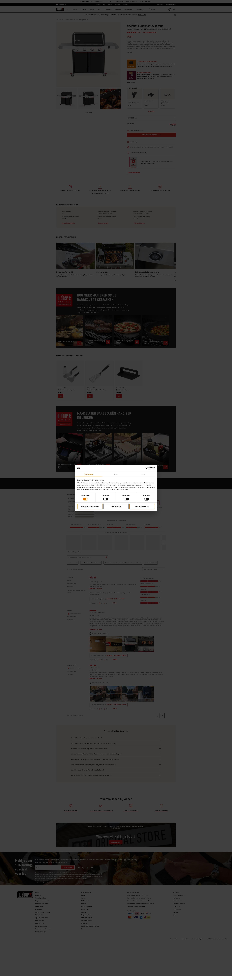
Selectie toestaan (116, 506)
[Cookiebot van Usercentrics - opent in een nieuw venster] (147, 468)
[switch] (105, 499)
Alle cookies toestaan (142, 506)
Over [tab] (143, 474)
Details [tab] (116, 474)
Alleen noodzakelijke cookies (90, 506)
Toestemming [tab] (88, 474)
